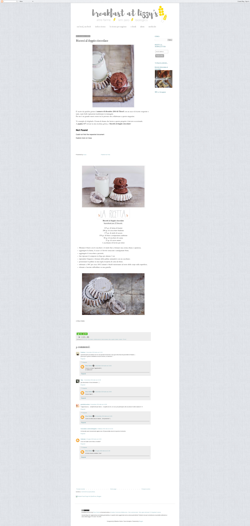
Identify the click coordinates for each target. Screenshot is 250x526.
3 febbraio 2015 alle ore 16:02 (105, 428)
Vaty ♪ (82, 380)
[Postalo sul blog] (84, 337)
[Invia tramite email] (82, 337)
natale (120, 339)
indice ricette (100, 26)
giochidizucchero (85, 404)
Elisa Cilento (81, 321)
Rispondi (83, 359)
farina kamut (105, 339)
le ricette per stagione (118, 26)
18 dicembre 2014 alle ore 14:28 (103, 416)
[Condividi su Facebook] (88, 337)
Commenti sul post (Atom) (88, 491)
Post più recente (80, 489)
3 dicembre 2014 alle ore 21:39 (94, 352)
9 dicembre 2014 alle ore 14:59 (98, 404)
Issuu (84, 154)
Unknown (83, 439)
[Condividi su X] (86, 337)
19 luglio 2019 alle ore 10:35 (93, 439)
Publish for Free (105, 154)
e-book (133, 26)
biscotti (85, 339)
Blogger (141, 521)
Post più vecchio (146, 489)
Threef (124, 339)
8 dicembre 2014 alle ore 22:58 (92, 380)
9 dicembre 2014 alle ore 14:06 (103, 391)
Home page (113, 489)
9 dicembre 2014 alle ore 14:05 (103, 365)
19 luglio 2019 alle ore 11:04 (102, 451)
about (142, 26)
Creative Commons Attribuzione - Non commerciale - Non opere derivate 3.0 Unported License (135, 512)
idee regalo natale (113, 339)
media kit (152, 26)
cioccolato (90, 339)
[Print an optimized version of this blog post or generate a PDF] (82, 334)
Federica (83, 352)
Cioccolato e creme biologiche (89, 428)
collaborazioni (97, 339)
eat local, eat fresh (84, 26)
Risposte (84, 362)
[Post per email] (79, 337)
